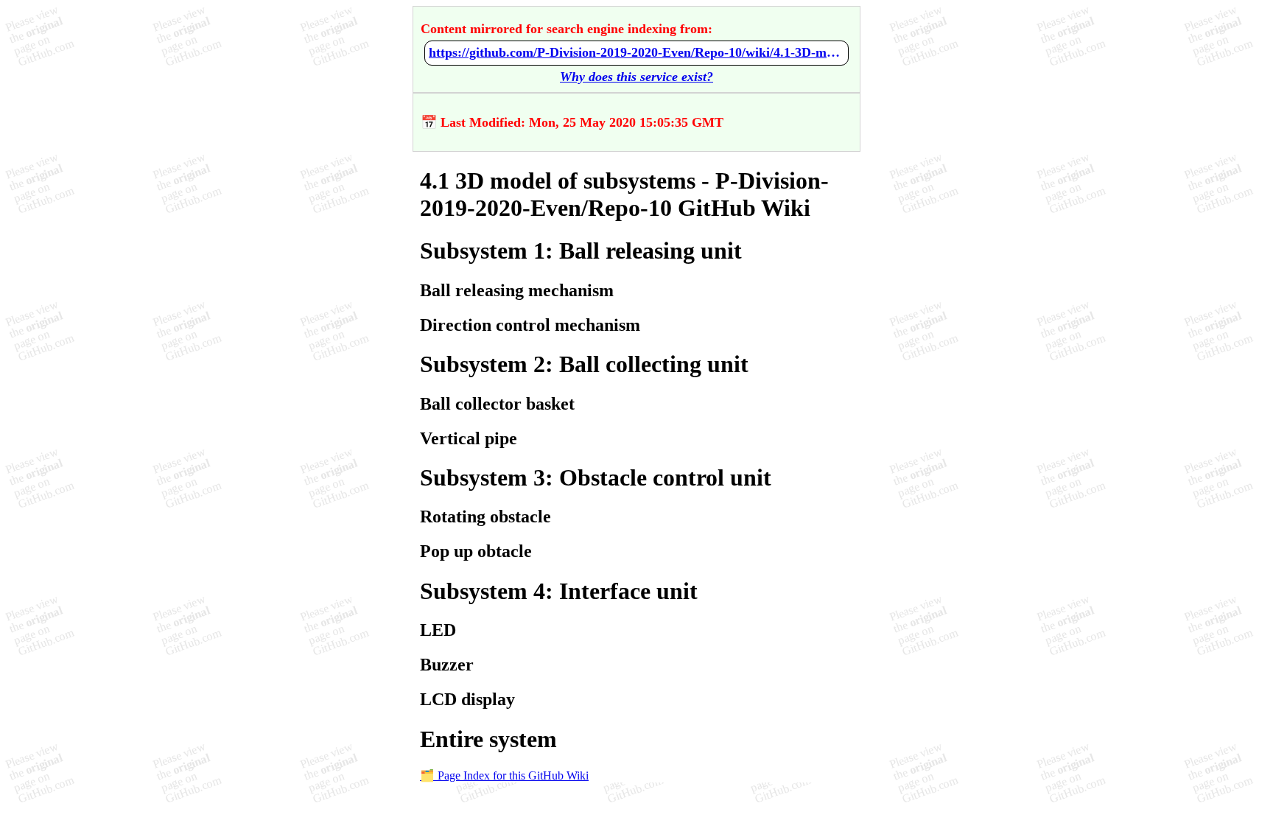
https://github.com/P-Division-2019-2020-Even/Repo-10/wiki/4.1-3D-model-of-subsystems (636, 52)
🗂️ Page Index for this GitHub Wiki (504, 775)
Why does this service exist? (636, 76)
